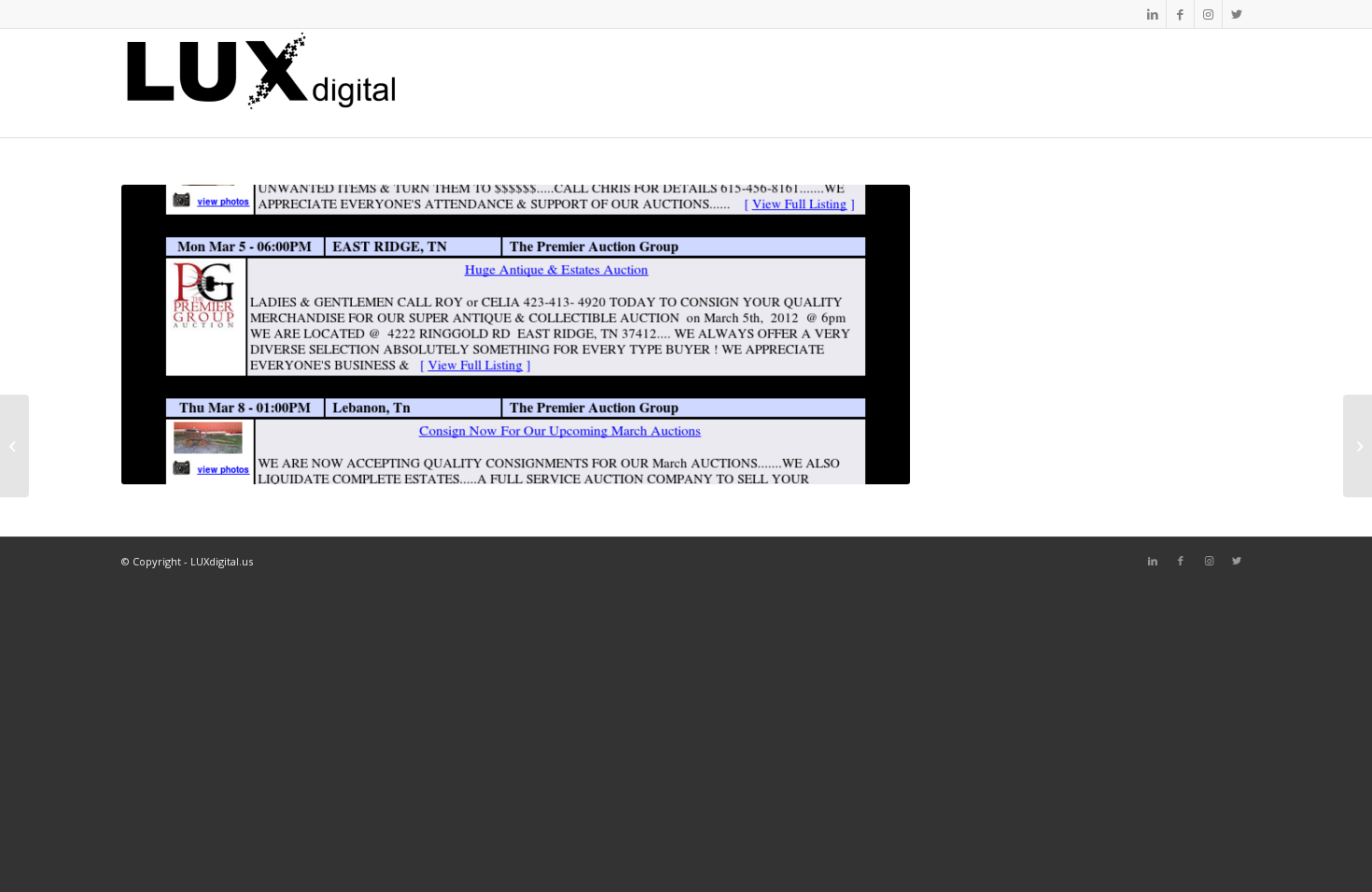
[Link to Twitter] (1237, 14)
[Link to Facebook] (1180, 14)
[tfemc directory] (1357, 446)
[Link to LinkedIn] (1152, 14)
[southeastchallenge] (14, 446)
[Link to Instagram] (1208, 14)
